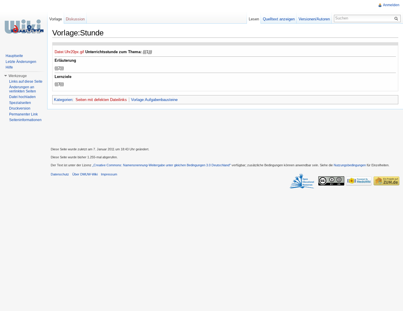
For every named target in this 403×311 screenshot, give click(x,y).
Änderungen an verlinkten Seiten (22, 89)
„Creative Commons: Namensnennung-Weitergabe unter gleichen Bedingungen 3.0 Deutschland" (161, 165)
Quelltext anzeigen (279, 19)
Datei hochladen (22, 97)
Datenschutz (60, 174)
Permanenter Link (23, 114)
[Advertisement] (225, 127)
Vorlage (55, 19)
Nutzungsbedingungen (350, 165)
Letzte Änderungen (21, 62)
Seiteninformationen (25, 120)
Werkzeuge (18, 76)
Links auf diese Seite (25, 81)
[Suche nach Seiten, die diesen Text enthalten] (397, 18)
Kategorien (63, 99)
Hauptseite (14, 56)
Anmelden (391, 5)
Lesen (254, 19)
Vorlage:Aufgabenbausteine (154, 99)
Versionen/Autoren (314, 19)
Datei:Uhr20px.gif (69, 52)
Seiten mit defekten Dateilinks (101, 99)
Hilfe (9, 67)
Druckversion (19, 108)
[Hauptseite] (23, 26)
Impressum (109, 174)
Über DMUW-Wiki (85, 174)
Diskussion (75, 19)
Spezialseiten (20, 103)
